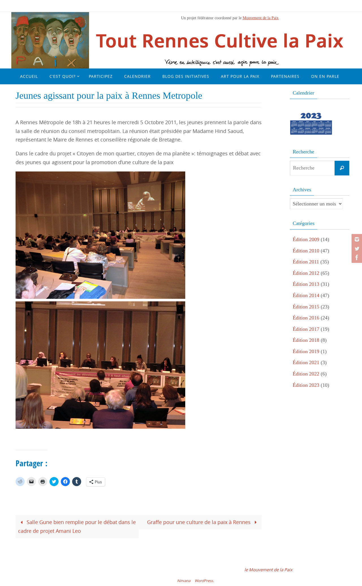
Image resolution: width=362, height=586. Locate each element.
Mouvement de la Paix (261, 18)
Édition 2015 (306, 307)
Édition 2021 (306, 362)
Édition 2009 (306, 239)
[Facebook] (356, 257)
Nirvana (183, 580)
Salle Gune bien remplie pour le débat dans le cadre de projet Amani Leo (77, 527)
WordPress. (204, 580)
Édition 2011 (306, 262)
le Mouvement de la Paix (268, 569)
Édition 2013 (306, 284)
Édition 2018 (306, 340)
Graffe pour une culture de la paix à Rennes (199, 522)
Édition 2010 (306, 251)
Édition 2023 (306, 385)
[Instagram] (356, 239)
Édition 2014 (306, 295)
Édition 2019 (306, 351)
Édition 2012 (306, 273)
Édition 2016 (306, 318)
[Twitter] (356, 248)
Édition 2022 (306, 374)
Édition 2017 (306, 329)
